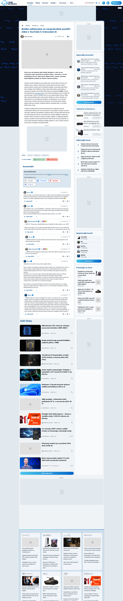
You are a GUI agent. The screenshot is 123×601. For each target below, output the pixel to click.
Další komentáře (89, 102)
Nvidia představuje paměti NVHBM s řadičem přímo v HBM (56, 341)
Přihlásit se (116, 3)
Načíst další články (47, 473)
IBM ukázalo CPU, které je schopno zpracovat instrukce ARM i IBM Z (55, 327)
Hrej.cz (79, 277)
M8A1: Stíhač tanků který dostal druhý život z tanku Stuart (50, 595)
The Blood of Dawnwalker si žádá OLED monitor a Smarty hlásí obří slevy (55, 357)
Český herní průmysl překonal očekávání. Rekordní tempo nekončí (51, 557)
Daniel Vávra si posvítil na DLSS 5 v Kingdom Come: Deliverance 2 (71, 593)
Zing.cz (80, 303)
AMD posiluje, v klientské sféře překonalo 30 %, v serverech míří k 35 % (57, 401)
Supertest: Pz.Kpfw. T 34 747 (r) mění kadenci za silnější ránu (85, 291)
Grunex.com (81, 286)
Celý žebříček (89, 261)
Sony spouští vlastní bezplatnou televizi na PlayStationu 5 (28, 550)
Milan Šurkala (28, 36)
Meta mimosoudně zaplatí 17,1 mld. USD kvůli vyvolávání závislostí (55, 459)
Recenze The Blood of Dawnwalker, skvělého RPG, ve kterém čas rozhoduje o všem (50, 565)
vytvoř (66, 174)
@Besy (28, 297)
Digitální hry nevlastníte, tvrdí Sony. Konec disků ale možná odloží (86, 273)
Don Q (28, 192)
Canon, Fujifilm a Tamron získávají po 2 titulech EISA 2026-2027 (91, 595)
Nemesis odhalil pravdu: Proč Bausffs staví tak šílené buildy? (30, 588)
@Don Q (28, 224)
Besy (28, 261)
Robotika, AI (35, 25)
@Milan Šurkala (31, 239)
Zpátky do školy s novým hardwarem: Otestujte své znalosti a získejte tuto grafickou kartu (71, 556)
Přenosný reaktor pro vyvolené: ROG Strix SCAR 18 (56, 444)
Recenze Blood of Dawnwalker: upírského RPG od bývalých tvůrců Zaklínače (92, 555)
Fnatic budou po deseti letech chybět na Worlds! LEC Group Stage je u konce (30, 595)
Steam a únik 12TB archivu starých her (71, 549)
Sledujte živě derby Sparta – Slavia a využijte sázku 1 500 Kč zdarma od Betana (56, 416)
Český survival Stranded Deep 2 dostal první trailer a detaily (92, 549)
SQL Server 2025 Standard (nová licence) (71, 563)
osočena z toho (39, 93)
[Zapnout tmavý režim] (107, 2)
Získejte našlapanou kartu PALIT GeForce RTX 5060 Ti (91, 561)
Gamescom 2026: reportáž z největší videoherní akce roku (86, 300)
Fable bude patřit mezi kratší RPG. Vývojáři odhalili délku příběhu (86, 282)
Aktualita (27, 25)
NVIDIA (42, 25)
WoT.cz (80, 295)
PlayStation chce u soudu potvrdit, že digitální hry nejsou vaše (86, 309)
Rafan (29, 295)
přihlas (49, 174)
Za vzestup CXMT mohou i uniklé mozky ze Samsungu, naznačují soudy (56, 430)
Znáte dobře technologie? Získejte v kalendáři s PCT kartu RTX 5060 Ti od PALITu (57, 372)
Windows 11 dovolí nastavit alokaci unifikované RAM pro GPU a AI (56, 386)
